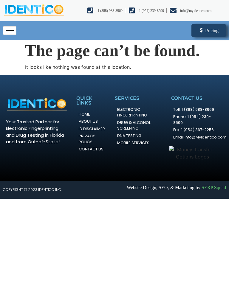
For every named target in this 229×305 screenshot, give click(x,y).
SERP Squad (214, 187)
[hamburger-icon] (9, 30)
